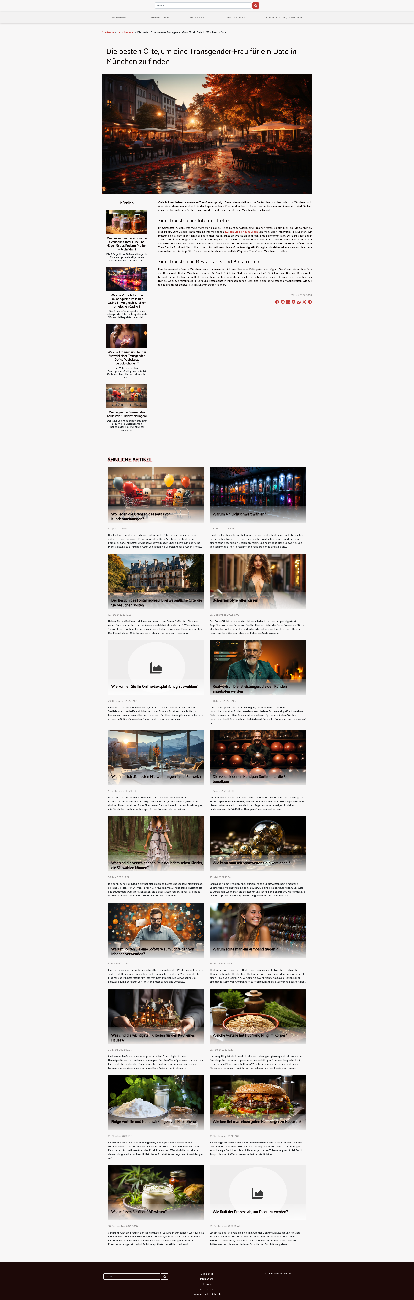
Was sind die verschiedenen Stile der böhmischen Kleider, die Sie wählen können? (157, 865)
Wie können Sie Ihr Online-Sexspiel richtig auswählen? (154, 686)
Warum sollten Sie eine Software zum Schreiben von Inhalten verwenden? (152, 951)
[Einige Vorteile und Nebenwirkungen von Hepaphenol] (156, 1102)
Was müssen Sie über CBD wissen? (139, 1211)
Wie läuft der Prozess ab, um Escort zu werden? (250, 1211)
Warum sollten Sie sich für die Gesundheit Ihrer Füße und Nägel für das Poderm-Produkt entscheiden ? (127, 243)
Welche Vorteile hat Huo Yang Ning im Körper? (250, 1035)
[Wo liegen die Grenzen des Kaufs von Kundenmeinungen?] (126, 396)
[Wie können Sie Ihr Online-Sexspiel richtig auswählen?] (156, 667)
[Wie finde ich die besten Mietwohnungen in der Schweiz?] (156, 757)
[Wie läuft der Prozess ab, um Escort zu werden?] (258, 1192)
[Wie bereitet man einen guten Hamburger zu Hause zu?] (258, 1102)
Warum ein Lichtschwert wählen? (239, 514)
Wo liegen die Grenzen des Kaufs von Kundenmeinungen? (127, 413)
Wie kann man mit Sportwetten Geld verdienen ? (251, 862)
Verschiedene (235, 17)
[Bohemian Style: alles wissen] (258, 580)
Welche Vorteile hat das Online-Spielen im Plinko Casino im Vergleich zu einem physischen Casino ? (127, 300)
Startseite (108, 32)
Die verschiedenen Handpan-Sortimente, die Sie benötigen (250, 778)
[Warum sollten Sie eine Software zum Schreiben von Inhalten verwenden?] (156, 929)
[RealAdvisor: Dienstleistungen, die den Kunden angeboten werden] (258, 667)
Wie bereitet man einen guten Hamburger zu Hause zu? (257, 1121)
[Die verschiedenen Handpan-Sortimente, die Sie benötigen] (258, 757)
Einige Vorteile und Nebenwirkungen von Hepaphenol (154, 1121)
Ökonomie (197, 17)
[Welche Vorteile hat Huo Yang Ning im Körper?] (258, 1015)
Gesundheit (120, 17)
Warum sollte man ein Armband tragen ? (245, 949)
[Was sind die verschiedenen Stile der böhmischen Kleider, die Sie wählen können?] (156, 843)
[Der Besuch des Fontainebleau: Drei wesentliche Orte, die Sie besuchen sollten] (156, 580)
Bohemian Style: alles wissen (235, 600)
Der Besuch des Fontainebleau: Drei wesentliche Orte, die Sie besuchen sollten (156, 602)
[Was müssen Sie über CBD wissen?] (156, 1192)
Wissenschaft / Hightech (283, 17)
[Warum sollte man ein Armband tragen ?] (258, 929)
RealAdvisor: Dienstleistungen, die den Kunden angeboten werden (250, 688)
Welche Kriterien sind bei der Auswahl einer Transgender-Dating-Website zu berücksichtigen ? (127, 357)
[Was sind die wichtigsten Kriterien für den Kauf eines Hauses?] (156, 1015)
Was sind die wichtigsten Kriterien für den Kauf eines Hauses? (153, 1037)
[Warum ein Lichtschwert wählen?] (258, 494)
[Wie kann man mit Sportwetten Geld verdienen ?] (258, 843)
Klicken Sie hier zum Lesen (241, 231)
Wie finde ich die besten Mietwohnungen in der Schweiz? (156, 776)
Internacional (159, 17)
